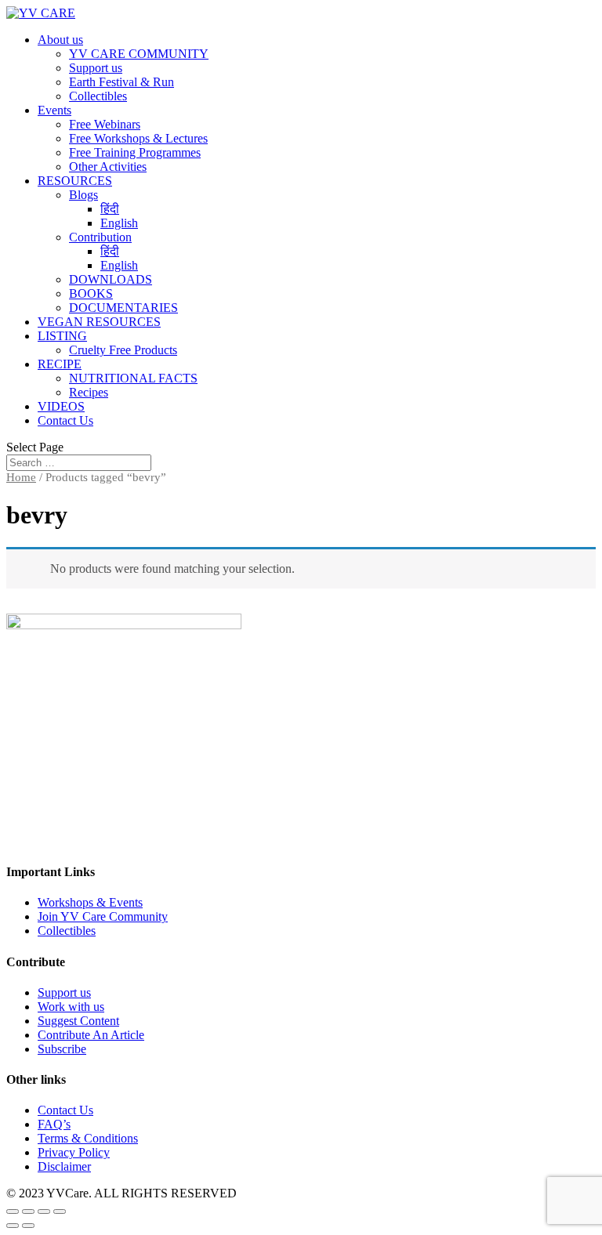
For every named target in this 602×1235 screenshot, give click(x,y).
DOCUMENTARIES (123, 307)
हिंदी (109, 208)
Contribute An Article (91, 1034)
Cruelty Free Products (123, 350)
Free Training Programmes (135, 152)
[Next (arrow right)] (28, 1225)
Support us (95, 67)
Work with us (71, 1006)
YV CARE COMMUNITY (139, 53)
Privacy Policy (74, 1152)
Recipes (88, 392)
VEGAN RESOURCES (99, 321)
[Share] (28, 1211)
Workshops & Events (90, 902)
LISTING (62, 335)
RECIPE (60, 364)
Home (21, 477)
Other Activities (108, 166)
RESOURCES (75, 180)
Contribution (100, 237)
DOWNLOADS (110, 279)
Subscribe (62, 1049)
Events (54, 110)
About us (60, 39)
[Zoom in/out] (59, 1211)
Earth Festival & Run (121, 82)
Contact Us (65, 420)
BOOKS (91, 293)
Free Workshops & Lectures (138, 138)
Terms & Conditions (88, 1138)
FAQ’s (54, 1124)
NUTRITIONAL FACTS (133, 378)
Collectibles (98, 96)
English (119, 223)
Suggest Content (78, 1020)
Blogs (83, 194)
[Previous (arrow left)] (12, 1225)
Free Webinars (104, 124)
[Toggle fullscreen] (44, 1211)
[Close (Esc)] (12, 1211)
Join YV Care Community (103, 916)
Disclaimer (64, 1166)
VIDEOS (61, 406)
